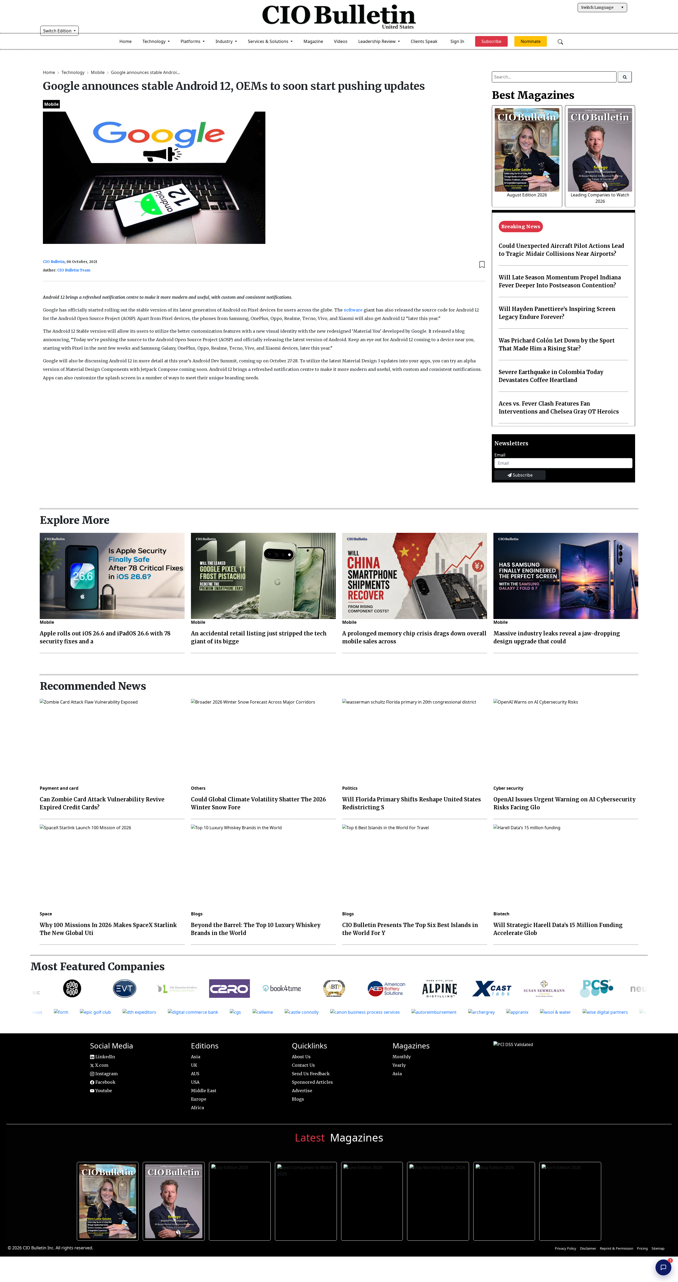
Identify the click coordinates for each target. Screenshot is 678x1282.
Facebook (104, 1082)
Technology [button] (154, 41)
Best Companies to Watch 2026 (306, 1199)
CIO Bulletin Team (73, 270)
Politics (350, 788)
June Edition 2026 (372, 1199)
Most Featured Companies (97, 966)
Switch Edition (58, 31)
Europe (198, 1099)
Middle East (203, 1090)
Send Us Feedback (311, 1073)
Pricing (642, 1248)
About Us (301, 1056)
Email (499, 455)
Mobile (98, 72)
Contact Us (303, 1065)
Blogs (197, 914)
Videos (340, 41)
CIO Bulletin (54, 262)
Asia (195, 1056)
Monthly (401, 1056)
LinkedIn (104, 1056)
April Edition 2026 (570, 1199)
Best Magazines (533, 95)
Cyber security (508, 788)
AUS (195, 1073)
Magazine (313, 41)
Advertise (302, 1090)
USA (195, 1082)
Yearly (399, 1065)
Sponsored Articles (312, 1082)
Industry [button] (225, 41)
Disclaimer (588, 1248)
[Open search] (560, 41)
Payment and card (59, 788)
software (353, 310)
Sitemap (658, 1248)
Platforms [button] (191, 41)
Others (198, 788)
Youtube (103, 1090)
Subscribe (522, 475)
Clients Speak (424, 41)
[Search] (625, 76)
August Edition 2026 (527, 195)
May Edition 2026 (504, 1199)
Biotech (501, 914)
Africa (197, 1107)
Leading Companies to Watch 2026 (173, 1199)
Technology (73, 72)
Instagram (106, 1073)
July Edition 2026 (240, 1199)
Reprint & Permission (616, 1248)
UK (194, 1065)
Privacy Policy (565, 1248)
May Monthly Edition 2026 (438, 1199)
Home (125, 41)
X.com (101, 1065)
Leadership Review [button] (377, 41)
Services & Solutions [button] (268, 41)
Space (46, 914)
